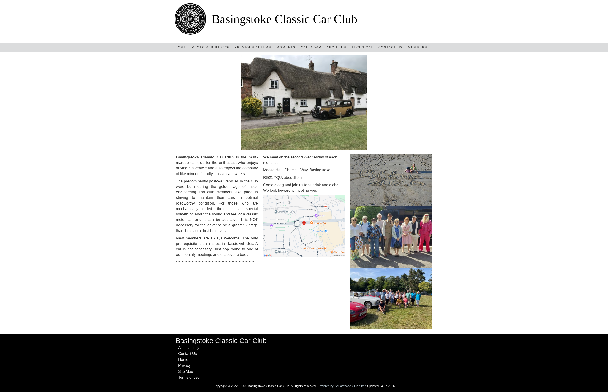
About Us (336, 47)
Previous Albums (252, 47)
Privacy (184, 365)
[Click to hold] (304, 102)
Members (417, 47)
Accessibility (188, 348)
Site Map (185, 371)
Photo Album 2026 (210, 47)
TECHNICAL (362, 47)
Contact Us (390, 47)
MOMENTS (286, 47)
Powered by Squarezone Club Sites (342, 386)
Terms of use (189, 377)
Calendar (311, 47)
